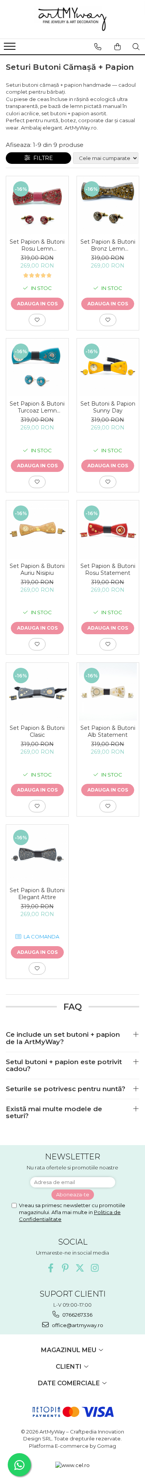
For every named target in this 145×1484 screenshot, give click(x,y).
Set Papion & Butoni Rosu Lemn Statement (37, 245)
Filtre (41, 158)
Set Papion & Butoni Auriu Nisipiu (37, 569)
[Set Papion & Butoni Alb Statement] (108, 692)
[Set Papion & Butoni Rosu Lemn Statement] (37, 205)
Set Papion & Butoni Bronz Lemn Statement (107, 245)
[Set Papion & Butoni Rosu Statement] (108, 529)
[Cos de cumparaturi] (117, 46)
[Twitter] (80, 1268)
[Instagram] (94, 1268)
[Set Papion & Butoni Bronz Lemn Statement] (108, 205)
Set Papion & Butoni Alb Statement (107, 731)
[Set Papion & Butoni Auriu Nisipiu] (37, 529)
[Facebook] (50, 1268)
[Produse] (10, 48)
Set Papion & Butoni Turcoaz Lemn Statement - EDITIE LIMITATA (37, 407)
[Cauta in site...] (136, 46)
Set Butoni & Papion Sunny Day (107, 407)
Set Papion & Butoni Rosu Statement (107, 569)
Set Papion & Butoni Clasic (37, 731)
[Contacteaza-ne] (98, 46)
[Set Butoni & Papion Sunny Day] (108, 368)
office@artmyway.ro (77, 1325)
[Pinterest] (65, 1268)
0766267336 (76, 1315)
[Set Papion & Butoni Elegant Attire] (37, 854)
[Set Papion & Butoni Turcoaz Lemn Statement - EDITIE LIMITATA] (37, 368)
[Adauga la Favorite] (37, 320)
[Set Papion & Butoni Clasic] (37, 692)
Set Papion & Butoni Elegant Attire (37, 894)
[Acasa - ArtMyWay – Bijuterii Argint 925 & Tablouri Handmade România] (72, 19)
